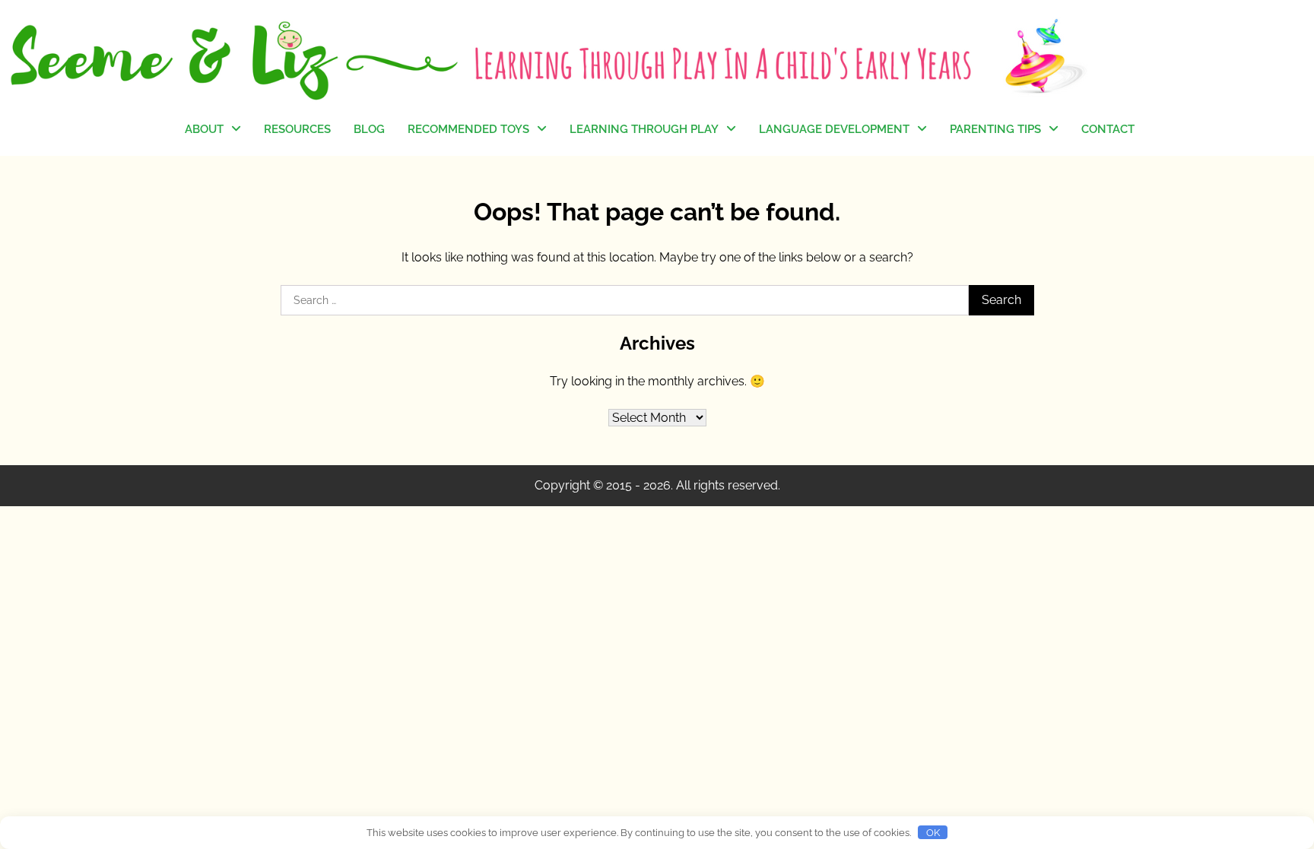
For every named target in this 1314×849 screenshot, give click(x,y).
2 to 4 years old (611, 306)
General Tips (984, 165)
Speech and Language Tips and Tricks (832, 173)
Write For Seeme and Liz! (253, 212)
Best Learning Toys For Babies (469, 204)
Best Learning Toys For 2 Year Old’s (473, 234)
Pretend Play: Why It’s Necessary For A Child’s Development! (631, 182)
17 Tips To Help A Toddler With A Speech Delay (825, 220)
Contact (1108, 129)
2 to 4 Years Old (992, 225)
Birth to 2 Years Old (1001, 194)
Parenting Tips (995, 129)
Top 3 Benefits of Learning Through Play (639, 237)
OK (933, 832)
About (204, 129)
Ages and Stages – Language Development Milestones (824, 276)
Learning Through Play (644, 129)
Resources (297, 129)
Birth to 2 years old (620, 276)
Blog (369, 129)
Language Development (834, 129)
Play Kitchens (444, 166)
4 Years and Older (455, 254)
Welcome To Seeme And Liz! (252, 173)
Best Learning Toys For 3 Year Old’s (473, 281)
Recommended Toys (468, 129)
